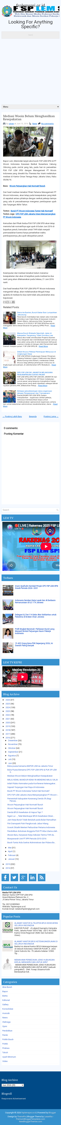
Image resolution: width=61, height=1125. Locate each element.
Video (5, 1061)
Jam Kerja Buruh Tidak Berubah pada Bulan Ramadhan (31, 820)
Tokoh (5, 1052)
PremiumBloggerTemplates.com (30, 1119)
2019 (8, 726)
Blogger (52, 1112)
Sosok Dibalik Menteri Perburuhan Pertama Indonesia (31, 827)
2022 (8, 715)
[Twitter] (15, 881)
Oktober (11, 748)
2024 (8, 707)
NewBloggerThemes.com (30, 1121)
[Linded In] (33, 881)
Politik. (5, 1044)
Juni (10, 763)
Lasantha (48, 1116)
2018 (8, 730)
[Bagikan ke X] (10, 302)
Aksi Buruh (7, 987)
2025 (8, 704)
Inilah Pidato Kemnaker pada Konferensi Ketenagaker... (31, 783)
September (13, 752)
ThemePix (21, 1116)
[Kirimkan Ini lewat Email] (4, 302)
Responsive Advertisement (14, 1098)
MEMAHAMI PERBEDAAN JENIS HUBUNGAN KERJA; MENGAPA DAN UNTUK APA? (34, 961)
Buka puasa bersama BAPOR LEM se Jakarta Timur (30, 766)
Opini (4, 1026)
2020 (8, 722)
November (13, 744)
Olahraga (6, 1022)
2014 (8, 868)
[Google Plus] (24, 881)
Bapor (5, 991)
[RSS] (42, 881)
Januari (11, 859)
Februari (11, 855)
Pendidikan (7, 1031)
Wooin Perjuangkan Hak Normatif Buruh (27, 186)
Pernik (5, 1035)
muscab (6, 1013)
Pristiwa (5, 1048)
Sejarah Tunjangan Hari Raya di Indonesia (25, 787)
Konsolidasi (7, 1009)
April (10, 851)
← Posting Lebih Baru (12, 416)
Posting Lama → (51, 416)
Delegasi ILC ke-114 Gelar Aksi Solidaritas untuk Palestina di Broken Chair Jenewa (35, 616)
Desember (13, 740)
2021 (8, 719)
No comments (47, 124)
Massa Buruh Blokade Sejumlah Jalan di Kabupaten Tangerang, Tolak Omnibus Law (35, 334)
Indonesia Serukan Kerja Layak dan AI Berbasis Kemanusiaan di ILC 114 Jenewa (35, 601)
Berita (5, 996)
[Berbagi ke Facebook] (13, 302)
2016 (8, 737)
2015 (8, 864)
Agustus (12, 755)
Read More (43, 346)
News (34, 124)
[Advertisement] (30, 72)
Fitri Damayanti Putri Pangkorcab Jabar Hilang (27, 823)
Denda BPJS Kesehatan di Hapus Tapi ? (25, 812)
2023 (8, 711)
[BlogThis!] (7, 302)
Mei (9, 847)
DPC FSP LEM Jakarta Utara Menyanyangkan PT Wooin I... (32, 795)
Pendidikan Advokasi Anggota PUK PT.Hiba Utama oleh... (32, 831)
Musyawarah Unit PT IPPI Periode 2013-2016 (26, 838)
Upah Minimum (9, 1057)
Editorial (6, 1000)
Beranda (33, 416)
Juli (9, 759)
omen (11, 124)
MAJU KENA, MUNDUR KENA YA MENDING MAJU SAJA (32, 780)
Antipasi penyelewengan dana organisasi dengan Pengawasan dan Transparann (34, 392)
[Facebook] (6, 881)
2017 (8, 734)
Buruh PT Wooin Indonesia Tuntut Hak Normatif (32, 211)
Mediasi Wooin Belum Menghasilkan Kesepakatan (29, 117)
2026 (8, 700)
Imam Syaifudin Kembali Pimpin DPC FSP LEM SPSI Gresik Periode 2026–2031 (36, 587)
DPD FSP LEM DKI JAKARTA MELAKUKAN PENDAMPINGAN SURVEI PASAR (35, 373)
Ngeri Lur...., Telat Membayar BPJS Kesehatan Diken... (30, 816)
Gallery (5, 1004)
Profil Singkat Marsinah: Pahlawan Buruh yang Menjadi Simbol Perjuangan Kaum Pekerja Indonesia (34, 631)
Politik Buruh (7, 1039)
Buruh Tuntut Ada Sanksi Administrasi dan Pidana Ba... (31, 842)
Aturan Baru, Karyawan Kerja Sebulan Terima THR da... (31, 835)
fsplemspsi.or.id (30, 5)
